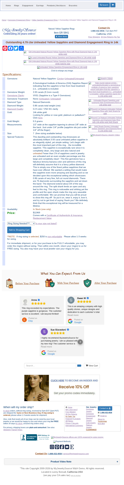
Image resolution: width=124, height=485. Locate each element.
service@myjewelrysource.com (76, 454)
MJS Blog (101, 423)
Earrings (40, 6)
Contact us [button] (104, 408)
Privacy (68, 423)
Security (75, 423)
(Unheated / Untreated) (50, 99)
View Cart (93, 365)
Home (8, 6)
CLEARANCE (91, 430)
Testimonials (102, 421)
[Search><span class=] (79, 366)
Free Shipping (94, 37)
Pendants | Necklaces (56, 6)
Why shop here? (71, 410)
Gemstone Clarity (15, 95)
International (74, 425)
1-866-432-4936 (106, 412)
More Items (63, 36)
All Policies (69, 421)
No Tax (117, 37)
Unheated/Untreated (74, 78)
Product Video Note (61, 461)
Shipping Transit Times (12, 430)
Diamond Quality (15, 109)
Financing (69, 419)
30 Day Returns (107, 37)
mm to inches (76, 475)
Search (105, 5)
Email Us (103, 416)
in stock (19, 423)
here (40, 118)
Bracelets (73, 6)
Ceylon (60, 78)
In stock (6, 411)
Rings (16, 6)
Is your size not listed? (46, 223)
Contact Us (41, 453)
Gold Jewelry (91, 423)
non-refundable (54, 236)
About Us (101, 419)
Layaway (77, 419)
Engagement (27, 6)
